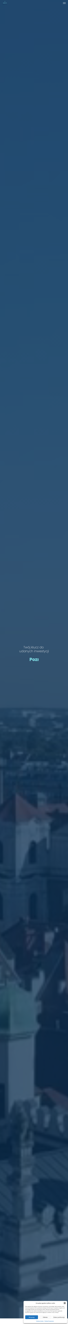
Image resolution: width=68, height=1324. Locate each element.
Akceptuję (32, 1317)
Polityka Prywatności (49, 1321)
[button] (65, 1303)
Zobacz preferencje (59, 1317)
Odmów (45, 1317)
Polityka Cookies (40, 1321)
